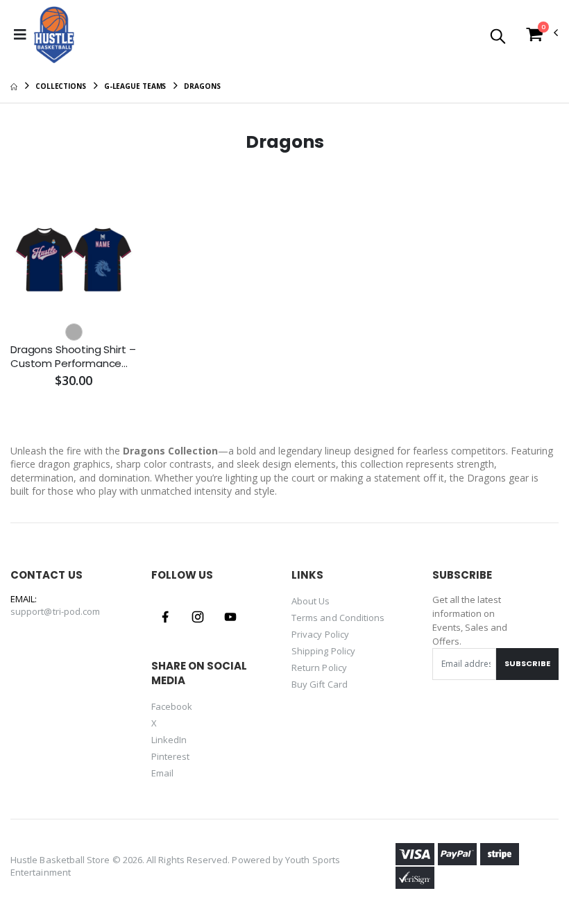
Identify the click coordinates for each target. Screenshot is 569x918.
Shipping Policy (323, 651)
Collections (60, 86)
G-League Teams (135, 86)
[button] (498, 37)
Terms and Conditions (337, 617)
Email (162, 773)
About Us (310, 601)
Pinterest (170, 756)
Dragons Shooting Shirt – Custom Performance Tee (72, 357)
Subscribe (527, 663)
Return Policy (319, 667)
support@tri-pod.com (55, 611)
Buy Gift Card (319, 684)
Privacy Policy (320, 634)
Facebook (172, 706)
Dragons (202, 86)
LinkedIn (169, 739)
